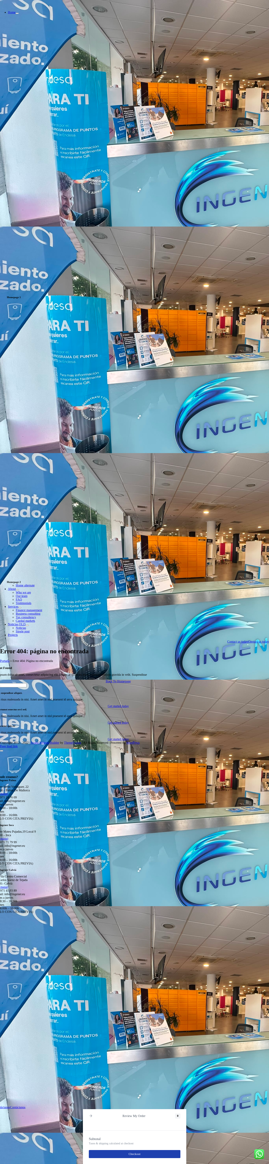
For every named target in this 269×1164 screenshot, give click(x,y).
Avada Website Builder (45, 742)
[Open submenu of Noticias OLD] (27, 625)
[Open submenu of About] (17, 590)
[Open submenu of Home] (17, 13)
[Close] (1, 750)
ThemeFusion (72, 742)
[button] (91, 1116)
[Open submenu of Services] (19, 607)
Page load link (9, 746)
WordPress (133, 742)
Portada (4, 661)
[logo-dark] (26, 5)
